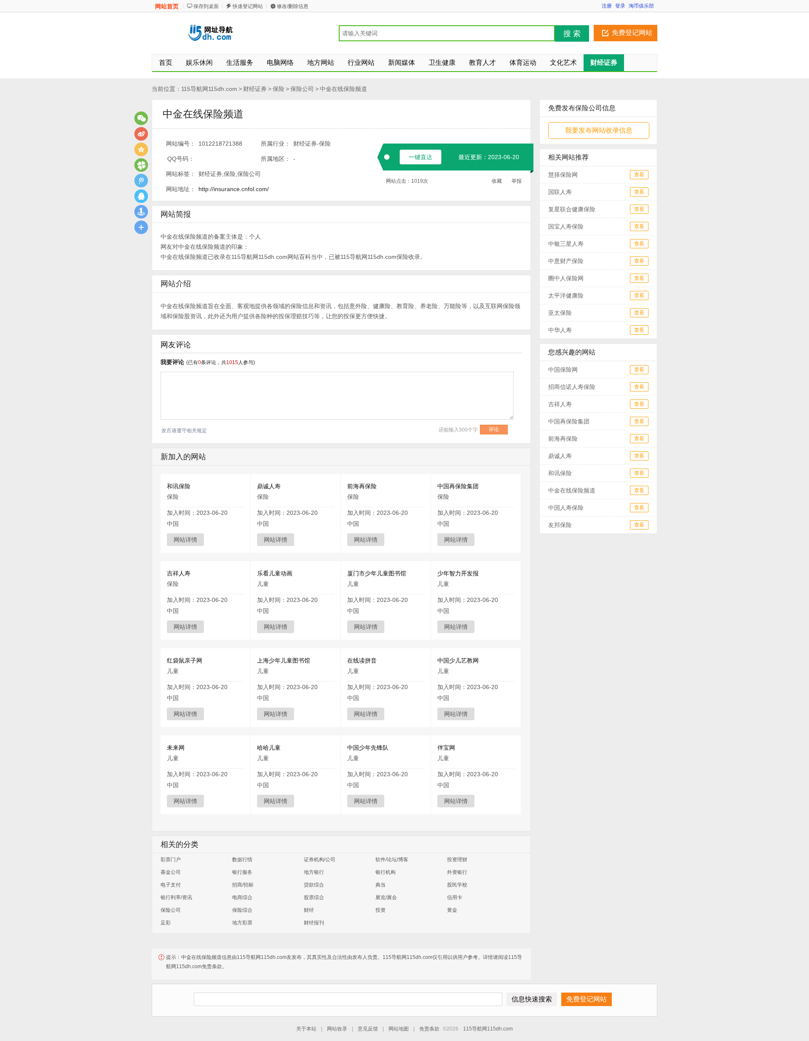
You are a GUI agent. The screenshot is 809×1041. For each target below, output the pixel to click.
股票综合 (314, 897)
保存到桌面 (206, 6)
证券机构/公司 (319, 860)
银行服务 (242, 872)
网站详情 (185, 539)
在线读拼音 (362, 660)
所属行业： (275, 143)
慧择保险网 (563, 174)
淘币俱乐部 (641, 6)
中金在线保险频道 (343, 88)
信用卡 (454, 897)
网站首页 (167, 6)
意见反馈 (368, 1029)
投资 (380, 910)
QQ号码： (180, 158)
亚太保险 (560, 312)
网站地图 (398, 1029)
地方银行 (314, 872)
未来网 (176, 747)
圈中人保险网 (566, 278)
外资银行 (457, 872)
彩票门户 (171, 860)
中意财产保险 (566, 261)
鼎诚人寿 (269, 486)
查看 (639, 175)
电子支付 (171, 885)
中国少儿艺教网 (458, 660)
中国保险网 (563, 369)
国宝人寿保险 (566, 226)
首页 (165, 62)
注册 (607, 6)
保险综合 (242, 910)
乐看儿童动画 (274, 573)
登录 (620, 6)
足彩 (166, 923)
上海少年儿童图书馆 (283, 660)
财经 (309, 910)
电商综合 (242, 897)
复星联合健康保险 (571, 209)
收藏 (497, 181)
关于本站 (306, 1029)
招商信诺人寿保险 (571, 386)
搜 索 (572, 33)
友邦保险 (560, 525)
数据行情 (242, 860)
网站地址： (181, 189)
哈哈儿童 (269, 747)
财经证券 (255, 88)
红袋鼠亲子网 (184, 660)
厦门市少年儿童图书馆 (376, 573)
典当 (380, 885)
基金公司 (171, 872)
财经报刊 (314, 923)
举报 (517, 181)
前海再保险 (362, 486)
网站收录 (337, 1029)
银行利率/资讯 (176, 897)
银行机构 (385, 872)
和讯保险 (178, 486)
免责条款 (429, 1029)
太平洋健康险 (566, 295)
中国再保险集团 (458, 486)
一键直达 (420, 157)
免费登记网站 (632, 32)
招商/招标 (243, 885)
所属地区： (275, 158)
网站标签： (181, 173)
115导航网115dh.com (209, 88)
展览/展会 (386, 897)
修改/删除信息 (292, 6)
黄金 (452, 910)
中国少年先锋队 (367, 747)
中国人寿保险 (566, 507)
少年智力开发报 (458, 573)
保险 (278, 88)
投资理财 (457, 860)
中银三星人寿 (566, 243)
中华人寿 (560, 330)
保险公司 (302, 88)
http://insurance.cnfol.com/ (233, 189)
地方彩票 (242, 923)
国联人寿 (560, 192)
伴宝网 (446, 747)
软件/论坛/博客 (391, 860)
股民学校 (457, 885)
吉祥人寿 (178, 573)
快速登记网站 (248, 6)
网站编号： (181, 143)
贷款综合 (314, 885)
